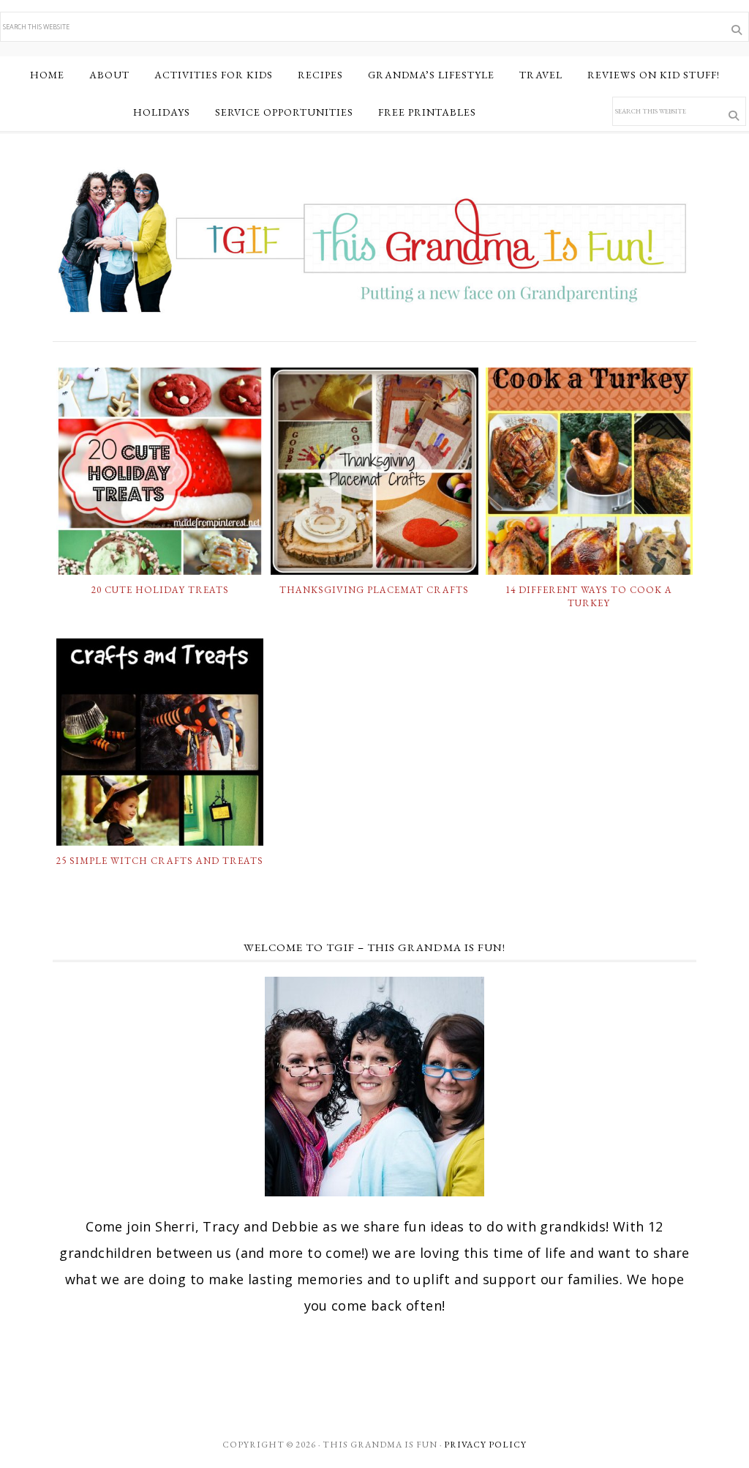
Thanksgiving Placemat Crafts (374, 590)
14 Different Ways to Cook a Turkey (588, 596)
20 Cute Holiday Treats (160, 590)
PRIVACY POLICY (485, 1444)
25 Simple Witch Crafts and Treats (159, 860)
